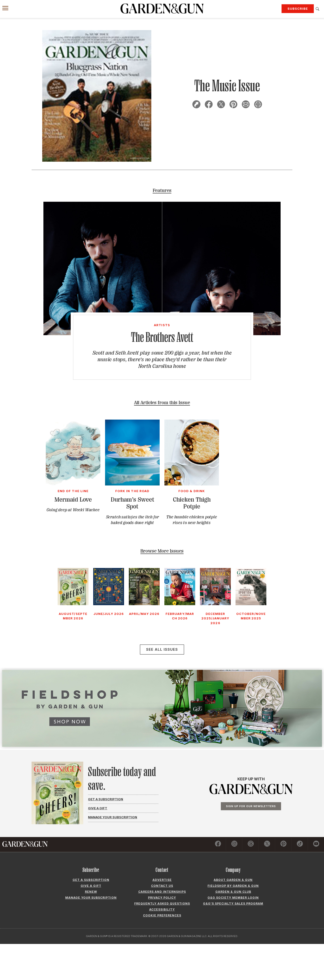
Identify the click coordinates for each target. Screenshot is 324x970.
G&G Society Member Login (233, 897)
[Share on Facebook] (208, 105)
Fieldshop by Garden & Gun (233, 886)
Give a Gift (97, 808)
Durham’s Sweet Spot (132, 503)
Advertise (162, 880)
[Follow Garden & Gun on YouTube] (316, 844)
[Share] (196, 105)
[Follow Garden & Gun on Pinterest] (283, 844)
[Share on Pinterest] (233, 105)
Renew (91, 891)
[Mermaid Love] (73, 484)
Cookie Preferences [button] (162, 915)
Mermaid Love (73, 499)
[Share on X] (221, 105)
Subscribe (297, 8)
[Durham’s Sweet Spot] (132, 484)
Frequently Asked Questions (162, 903)
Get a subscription (91, 880)
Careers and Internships (162, 891)
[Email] (245, 105)
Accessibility (162, 909)
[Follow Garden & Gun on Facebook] (218, 844)
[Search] (317, 9)
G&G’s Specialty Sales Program (233, 903)
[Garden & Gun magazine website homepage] (162, 8)
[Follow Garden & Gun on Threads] (251, 844)
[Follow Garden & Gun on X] (267, 844)
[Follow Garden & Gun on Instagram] (234, 844)
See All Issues (162, 649)
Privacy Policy (162, 897)
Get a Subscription (105, 799)
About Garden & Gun (233, 880)
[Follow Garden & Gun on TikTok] (300, 844)
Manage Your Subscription (112, 817)
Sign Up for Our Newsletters (251, 806)
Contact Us (162, 886)
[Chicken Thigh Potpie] (191, 484)
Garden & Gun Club (233, 891)
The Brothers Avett (162, 337)
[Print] (258, 105)
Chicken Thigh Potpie (192, 503)
